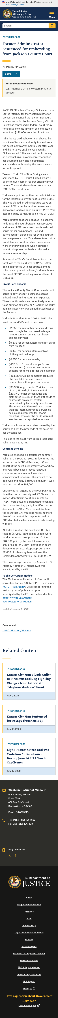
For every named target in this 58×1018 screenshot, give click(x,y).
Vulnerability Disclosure (29, 974)
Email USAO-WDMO (18, 812)
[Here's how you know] (29, 3)
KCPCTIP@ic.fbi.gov (13, 586)
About (29, 897)
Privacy (29, 939)
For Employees (29, 946)
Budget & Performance (29, 904)
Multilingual (29, 981)
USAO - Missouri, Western (16, 630)
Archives (29, 911)
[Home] (19, 17)
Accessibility (29, 925)
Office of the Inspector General (29, 953)
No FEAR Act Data (29, 960)
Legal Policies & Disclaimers (29, 932)
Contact (27, 1005)
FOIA (29, 918)
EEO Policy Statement (29, 967)
